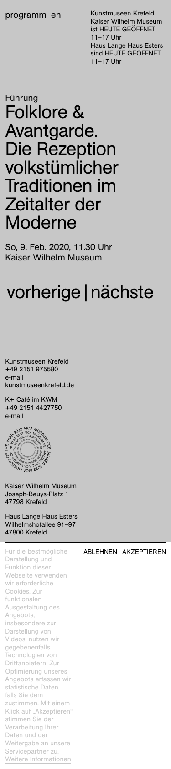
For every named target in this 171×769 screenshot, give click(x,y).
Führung (21, 98)
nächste (122, 292)
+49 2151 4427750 (33, 408)
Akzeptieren (144, 552)
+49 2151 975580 (31, 369)
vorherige (43, 292)
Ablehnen (100, 552)
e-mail (14, 378)
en (56, 15)
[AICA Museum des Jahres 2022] (85, 449)
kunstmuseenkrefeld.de (39, 385)
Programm (26, 15)
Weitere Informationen (38, 759)
